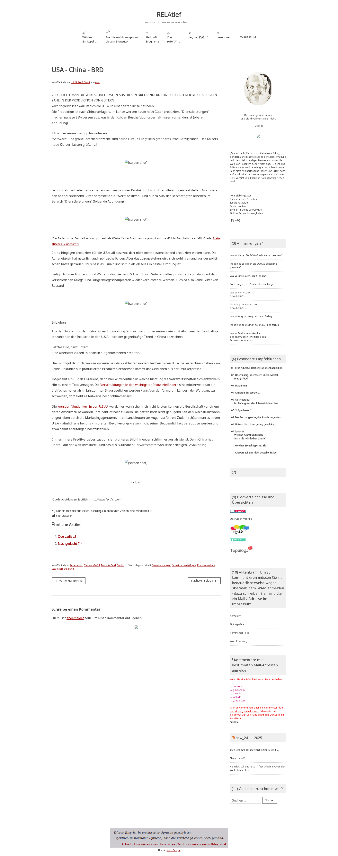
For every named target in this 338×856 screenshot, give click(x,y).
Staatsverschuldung (63, 568)
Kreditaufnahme (206, 565)
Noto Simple (174, 850)
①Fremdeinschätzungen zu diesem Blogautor (122, 36)
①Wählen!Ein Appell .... (90, 36)
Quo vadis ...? (67, 536)
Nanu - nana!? (237, 758)
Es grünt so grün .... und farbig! (255, 316)
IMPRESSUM (248, 37)
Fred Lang (235, 284)
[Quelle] (258, 125)
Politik (120, 565)
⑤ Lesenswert (224, 35)
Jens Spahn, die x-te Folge (252, 275)
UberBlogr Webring (241, 518)
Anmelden (235, 616)
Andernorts (76, 565)
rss (232, 721)
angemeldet (75, 618)
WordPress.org (238, 641)
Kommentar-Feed (239, 632)
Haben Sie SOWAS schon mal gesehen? (260, 255)
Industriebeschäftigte (184, 565)
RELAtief (169, 14)
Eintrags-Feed (237, 624)
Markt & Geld (108, 565)
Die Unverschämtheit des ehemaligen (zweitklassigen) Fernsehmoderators (248, 337)
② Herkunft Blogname (152, 37)
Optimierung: (255, 401)
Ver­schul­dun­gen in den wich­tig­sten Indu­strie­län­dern (139, 385)
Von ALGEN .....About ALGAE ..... (242, 294)
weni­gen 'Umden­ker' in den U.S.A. (82, 406)
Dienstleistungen (161, 565)
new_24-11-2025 (249, 737)
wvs (97, 82)
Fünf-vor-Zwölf (92, 565)
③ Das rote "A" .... (173, 37)
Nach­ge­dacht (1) (70, 543)
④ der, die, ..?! (199, 37)
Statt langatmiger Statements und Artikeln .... (255, 749)
